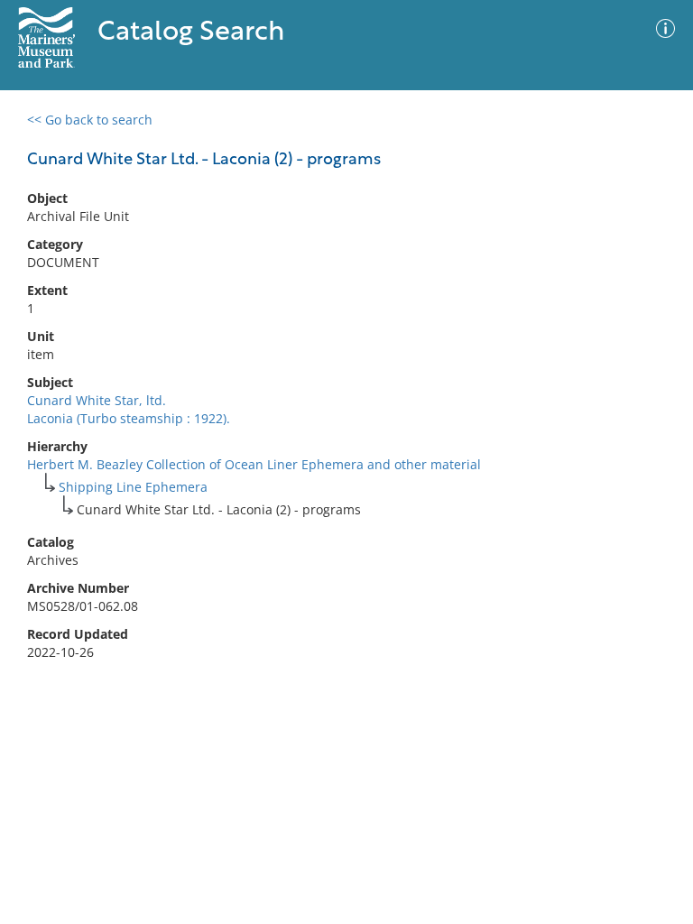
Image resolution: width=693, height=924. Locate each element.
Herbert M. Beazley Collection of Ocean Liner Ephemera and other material (254, 464)
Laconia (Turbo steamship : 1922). (128, 418)
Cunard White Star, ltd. (96, 400)
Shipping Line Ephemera (133, 486)
